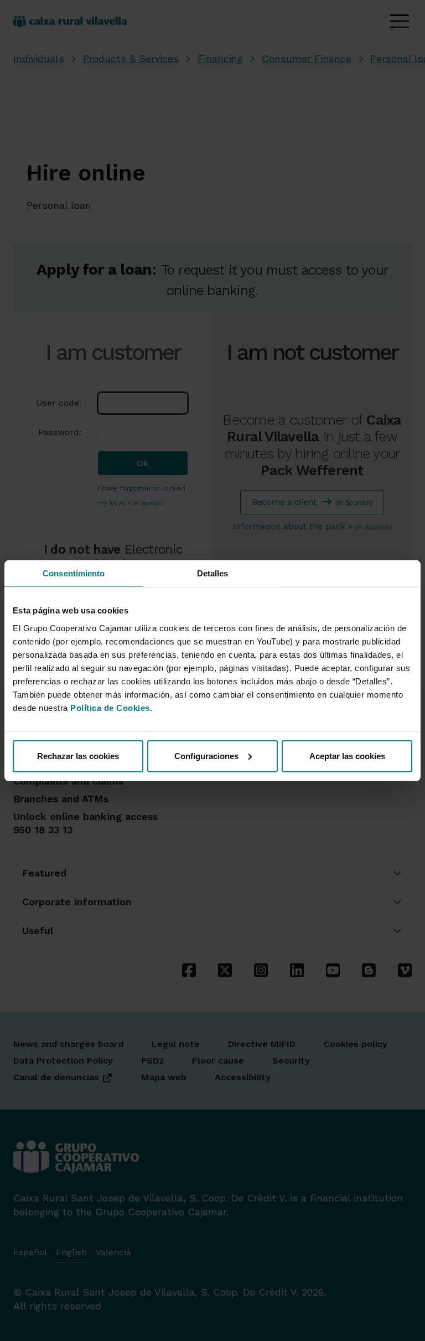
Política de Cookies (110, 707)
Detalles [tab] (213, 573)
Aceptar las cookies (347, 755)
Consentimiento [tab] (74, 573)
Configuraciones (206, 755)
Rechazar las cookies (78, 755)
